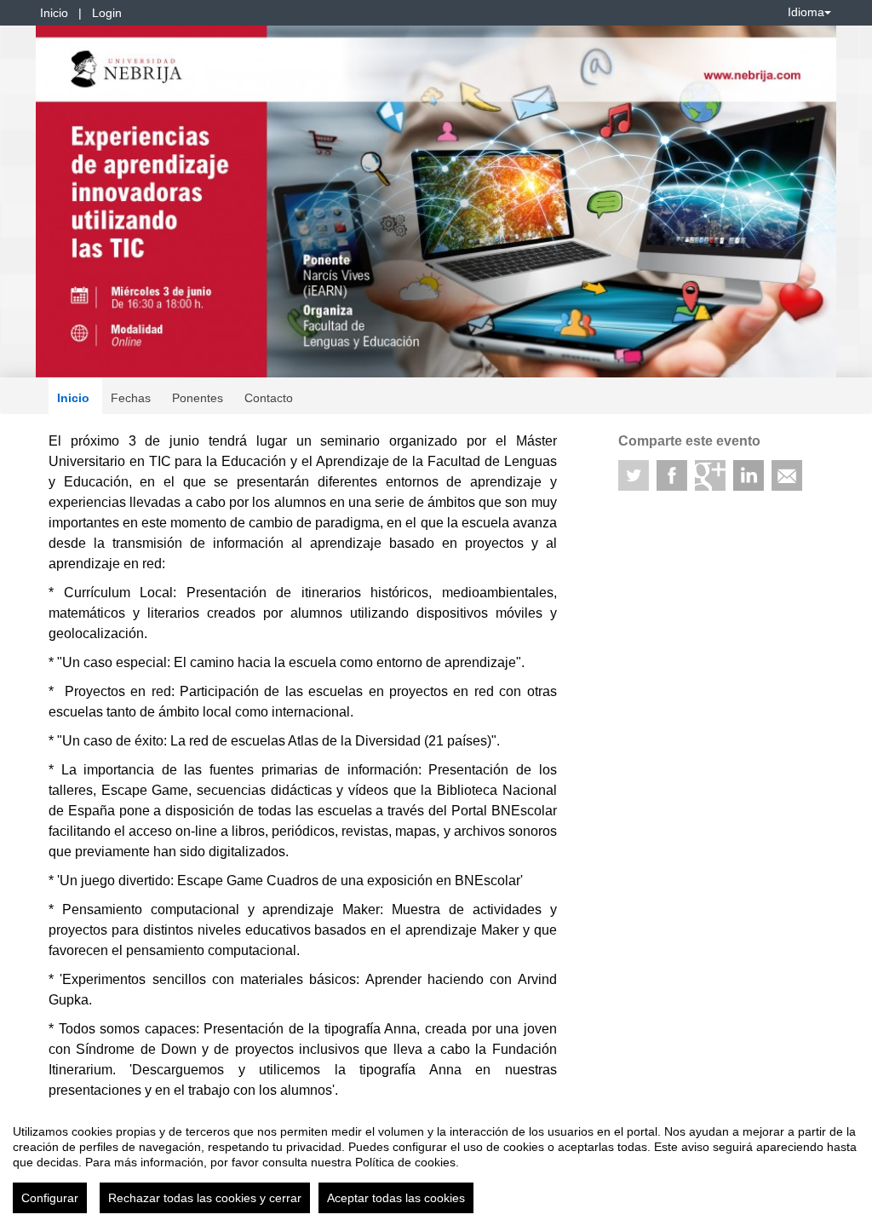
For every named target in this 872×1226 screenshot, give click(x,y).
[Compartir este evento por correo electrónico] (787, 475)
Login (107, 13)
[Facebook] (672, 475)
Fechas (131, 398)
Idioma (806, 12)
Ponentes (197, 398)
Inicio (54, 13)
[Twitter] (633, 475)
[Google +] (710, 475)
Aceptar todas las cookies (396, 1198)
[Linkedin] (748, 475)
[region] (436, 1162)
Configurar (49, 1198)
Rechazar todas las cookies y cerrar (204, 1198)
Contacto (268, 398)
